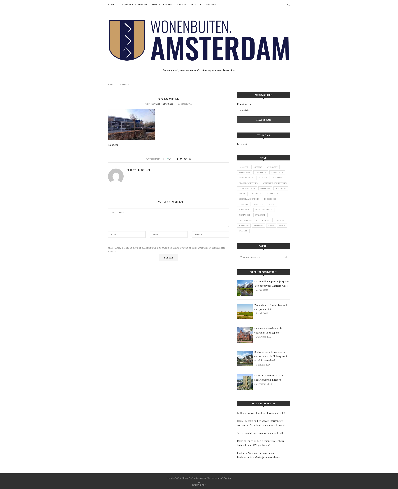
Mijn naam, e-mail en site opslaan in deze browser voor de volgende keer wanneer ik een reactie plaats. (166, 249)
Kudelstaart (273, 194)
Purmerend (260, 215)
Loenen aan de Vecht (249, 199)
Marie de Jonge (245, 440)
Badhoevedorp (246, 178)
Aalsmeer (243, 167)
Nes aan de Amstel (264, 210)
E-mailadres (244, 104)
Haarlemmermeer (247, 188)
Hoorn (242, 194)
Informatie (256, 194)
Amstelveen (244, 172)
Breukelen (277, 178)
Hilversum (265, 188)
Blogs (180, 4)
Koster (240, 453)
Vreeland (258, 225)
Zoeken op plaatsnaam (133, 4)
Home (111, 4)
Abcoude (257, 167)
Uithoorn (280, 220)
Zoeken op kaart (162, 4)
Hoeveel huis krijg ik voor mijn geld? (266, 412)
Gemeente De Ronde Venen (275, 183)
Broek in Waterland (248, 183)
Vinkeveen (244, 225)
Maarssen (243, 204)
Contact (211, 4)
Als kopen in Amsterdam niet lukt (265, 432)
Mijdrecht (258, 204)
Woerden (243, 231)
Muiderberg (244, 210)
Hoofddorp (280, 188)
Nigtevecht (244, 215)
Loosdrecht (270, 199)
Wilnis (282, 225)
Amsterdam (260, 172)
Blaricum (263, 178)
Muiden (272, 204)
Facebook (242, 144)
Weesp (271, 225)
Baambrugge (277, 172)
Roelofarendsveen (248, 220)
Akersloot (272, 167)
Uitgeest (266, 220)
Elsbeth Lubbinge (164, 103)
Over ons (195, 4)
